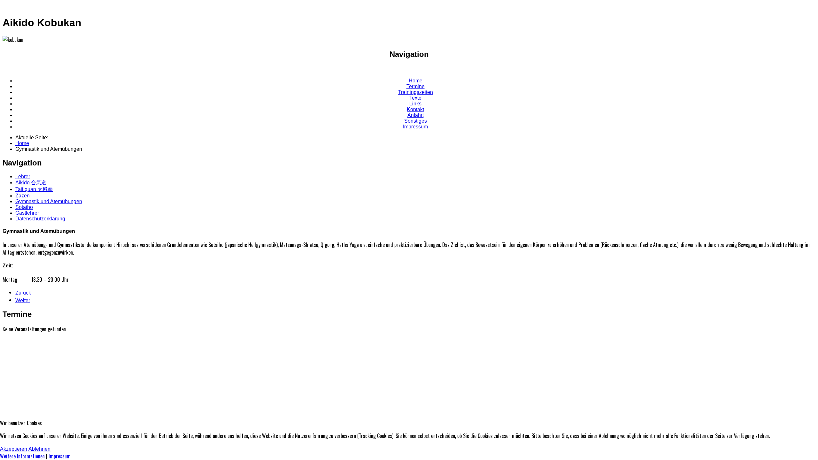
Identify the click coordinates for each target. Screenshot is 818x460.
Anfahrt (415, 115)
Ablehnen (39, 449)
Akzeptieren (13, 449)
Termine (415, 86)
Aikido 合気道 (30, 182)
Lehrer (22, 176)
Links (415, 103)
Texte (415, 98)
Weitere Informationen (22, 456)
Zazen (22, 195)
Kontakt (415, 109)
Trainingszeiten (415, 92)
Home (415, 80)
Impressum (415, 126)
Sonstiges (415, 121)
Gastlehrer (27, 213)
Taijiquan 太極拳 (34, 189)
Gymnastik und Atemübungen (48, 201)
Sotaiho (24, 207)
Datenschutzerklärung (40, 218)
